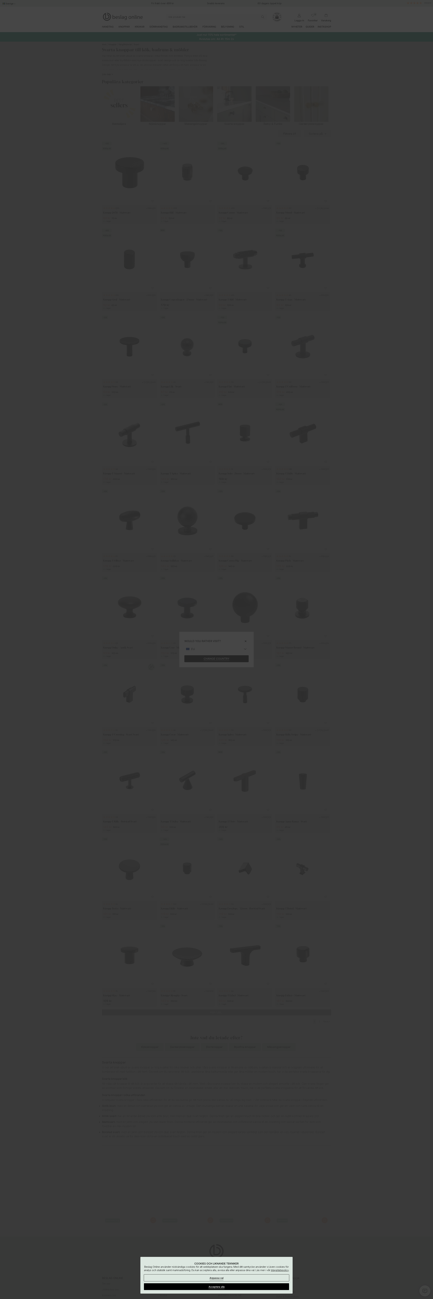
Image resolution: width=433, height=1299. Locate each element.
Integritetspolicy (280, 1270)
